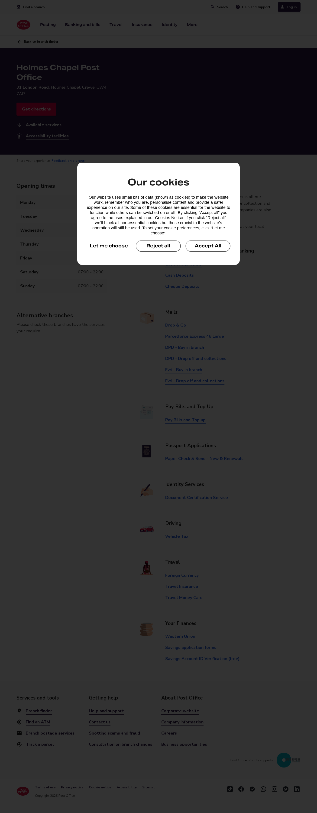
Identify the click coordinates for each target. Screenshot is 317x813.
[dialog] (158, 214)
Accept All (208, 246)
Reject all (158, 246)
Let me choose (109, 246)
